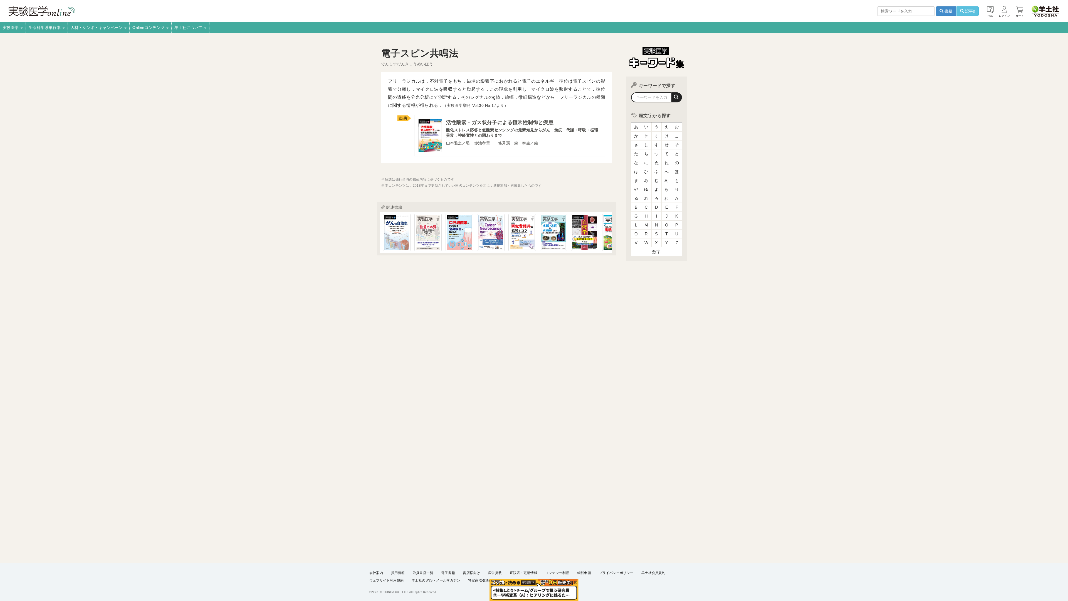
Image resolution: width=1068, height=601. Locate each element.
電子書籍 (448, 573)
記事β (969, 11)
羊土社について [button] (189, 27)
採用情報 (398, 573)
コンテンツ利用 (557, 573)
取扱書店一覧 (423, 573)
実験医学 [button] (11, 27)
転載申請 (584, 573)
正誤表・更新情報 (523, 573)
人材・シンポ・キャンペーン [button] (97, 27)
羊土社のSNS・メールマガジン (436, 580)
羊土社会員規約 (653, 573)
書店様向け (471, 573)
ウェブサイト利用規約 (386, 580)
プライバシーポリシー (616, 573)
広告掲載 (495, 573)
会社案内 (376, 573)
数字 (656, 251)
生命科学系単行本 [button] (45, 27)
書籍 (947, 11)
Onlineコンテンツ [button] (149, 27)
